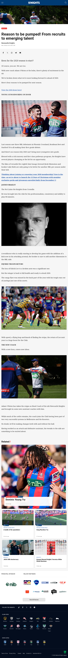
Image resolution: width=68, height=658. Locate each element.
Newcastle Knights (8, 43)
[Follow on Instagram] (30, 607)
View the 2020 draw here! (11, 90)
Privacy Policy (12, 653)
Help (24, 653)
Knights (4, 28)
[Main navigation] (2, 3)
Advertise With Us (37, 653)
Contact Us (28, 653)
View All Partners (34, 599)
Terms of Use (4, 653)
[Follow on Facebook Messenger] (34, 607)
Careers (19, 653)
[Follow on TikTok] (19, 607)
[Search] (66, 3)
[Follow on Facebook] (22, 607)
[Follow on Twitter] (26, 607)
